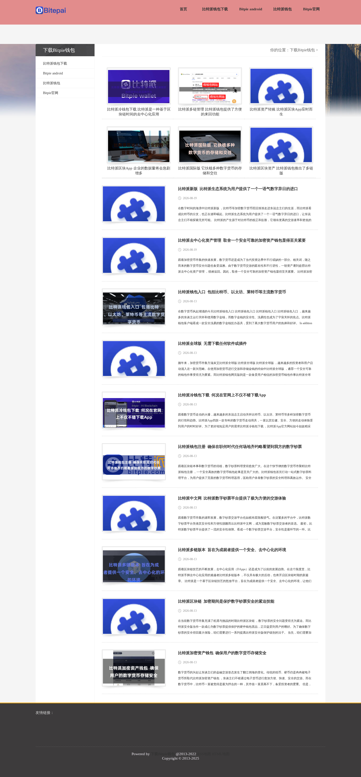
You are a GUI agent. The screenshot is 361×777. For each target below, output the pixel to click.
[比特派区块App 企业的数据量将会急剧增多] (138, 145)
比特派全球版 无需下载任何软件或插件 (212, 343)
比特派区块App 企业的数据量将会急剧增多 (138, 170)
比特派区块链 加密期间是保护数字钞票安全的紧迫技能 (226, 601)
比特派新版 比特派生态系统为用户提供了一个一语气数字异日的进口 (238, 189)
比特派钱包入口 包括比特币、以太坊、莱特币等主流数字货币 (232, 292)
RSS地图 (204, 754)
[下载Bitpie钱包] (51, 10)
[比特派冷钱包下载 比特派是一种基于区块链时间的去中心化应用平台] (138, 86)
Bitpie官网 (311, 9)
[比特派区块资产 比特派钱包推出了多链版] (281, 145)
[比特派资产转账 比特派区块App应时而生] (281, 86)
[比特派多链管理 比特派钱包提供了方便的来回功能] (210, 86)
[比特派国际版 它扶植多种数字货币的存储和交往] (210, 145)
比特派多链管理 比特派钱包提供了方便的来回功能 (210, 111)
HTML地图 (221, 754)
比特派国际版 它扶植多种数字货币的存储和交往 (210, 170)
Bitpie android (250, 9)
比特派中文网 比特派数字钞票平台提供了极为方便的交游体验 (232, 498)
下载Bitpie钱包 (302, 50)
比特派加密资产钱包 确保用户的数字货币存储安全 (222, 653)
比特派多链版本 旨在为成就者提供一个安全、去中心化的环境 (232, 550)
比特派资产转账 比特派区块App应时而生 (281, 111)
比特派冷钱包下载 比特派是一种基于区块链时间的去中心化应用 (139, 111)
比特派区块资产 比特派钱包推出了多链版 (281, 170)
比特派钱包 (282, 9)
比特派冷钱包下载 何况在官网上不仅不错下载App (222, 395)
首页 (183, 9)
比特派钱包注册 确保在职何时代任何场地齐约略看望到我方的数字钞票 (240, 446)
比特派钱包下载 (215, 9)
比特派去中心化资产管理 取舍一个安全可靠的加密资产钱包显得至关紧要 (242, 240)
